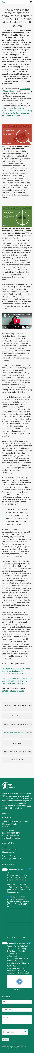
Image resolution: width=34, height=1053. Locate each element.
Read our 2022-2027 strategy (16, 807)
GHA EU (10, 943)
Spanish (20, 691)
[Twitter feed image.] (19, 915)
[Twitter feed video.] (19, 981)
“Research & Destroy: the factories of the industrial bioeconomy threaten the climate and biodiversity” (17, 681)
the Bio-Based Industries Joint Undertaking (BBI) (15, 114)
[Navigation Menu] (31, 2)
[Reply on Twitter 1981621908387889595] (8, 990)
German (5, 693)
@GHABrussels (21, 943)
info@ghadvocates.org (11, 838)
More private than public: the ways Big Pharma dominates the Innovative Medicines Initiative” (16, 671)
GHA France (12, 870)
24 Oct (28, 943)
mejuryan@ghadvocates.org (13, 733)
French (13, 691)
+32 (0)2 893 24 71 (13, 858)
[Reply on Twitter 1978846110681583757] (9, 937)
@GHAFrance (24, 870)
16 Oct (9, 872)
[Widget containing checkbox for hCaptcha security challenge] (15, 1032)
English (5, 691)
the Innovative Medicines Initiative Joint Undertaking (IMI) (17, 110)
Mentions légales (13, 1048)
